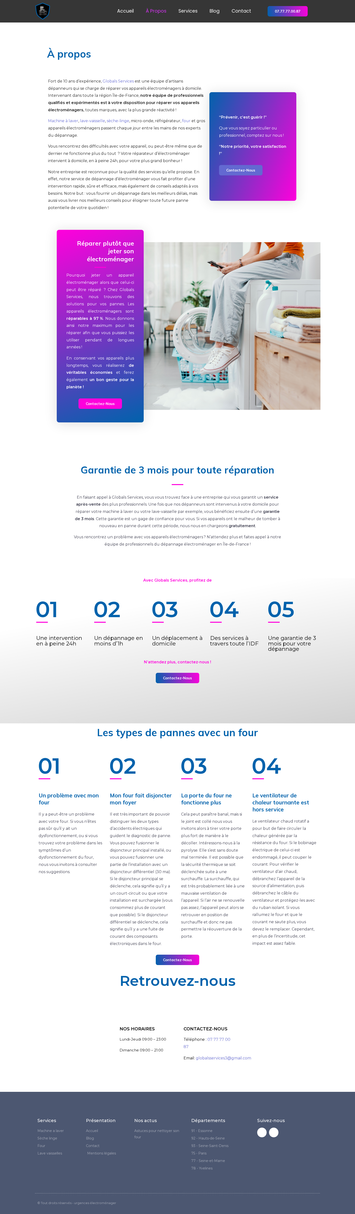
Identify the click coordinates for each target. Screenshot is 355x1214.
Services (188, 11)
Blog (215, 11)
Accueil (125, 11)
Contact (241, 11)
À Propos (156, 11)
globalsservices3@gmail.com (223, 1058)
